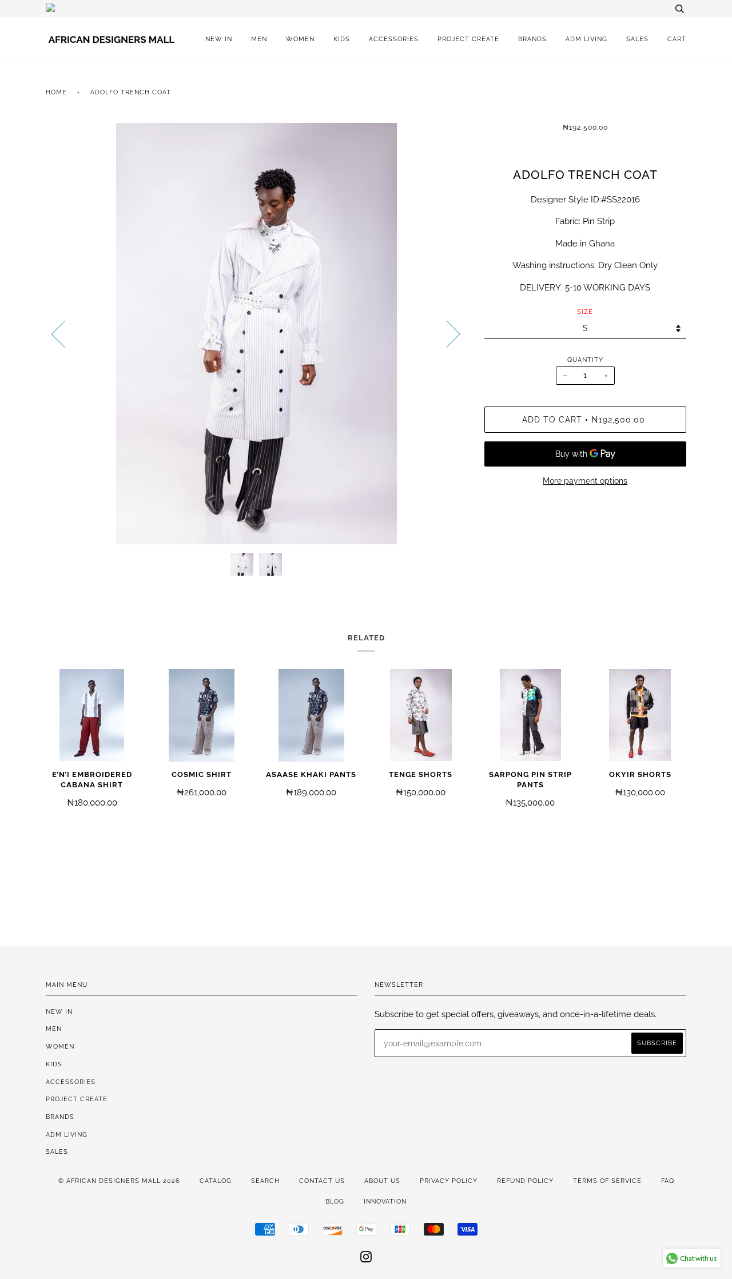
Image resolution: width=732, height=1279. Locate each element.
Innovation (385, 1201)
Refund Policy (525, 1181)
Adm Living (586, 39)
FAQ (667, 1181)
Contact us (322, 1181)
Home (56, 92)
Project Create (468, 39)
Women (300, 39)
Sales (637, 39)
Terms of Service (607, 1181)
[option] (256, 333)
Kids (341, 39)
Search (265, 1181)
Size (585, 312)
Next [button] (446, 333)
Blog (334, 1201)
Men (259, 39)
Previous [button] (65, 333)
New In (218, 39)
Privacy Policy (449, 1181)
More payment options (585, 480)
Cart (676, 39)
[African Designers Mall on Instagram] (366, 1259)
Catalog (216, 1181)
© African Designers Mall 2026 (119, 1181)
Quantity (585, 360)
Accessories (394, 39)
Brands (532, 39)
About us (382, 1181)
